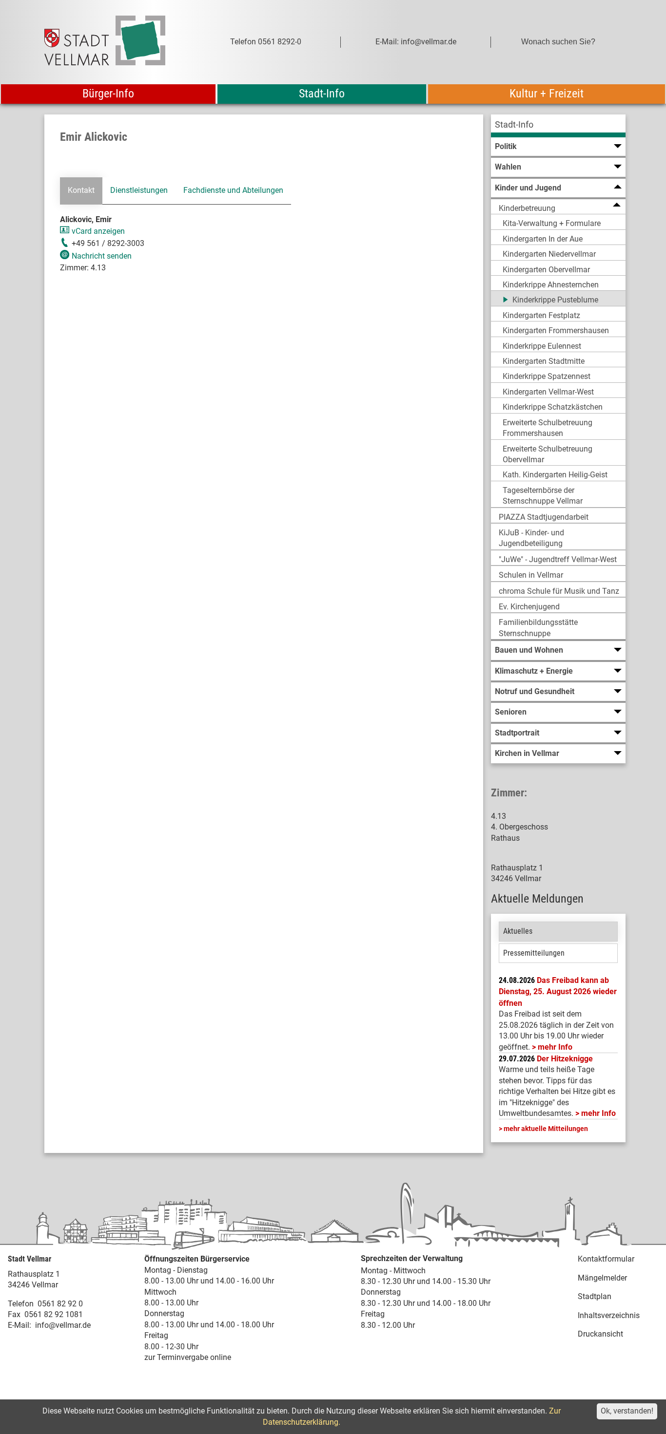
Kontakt (81, 190)
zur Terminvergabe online (187, 1357)
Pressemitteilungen (534, 953)
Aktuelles (517, 931)
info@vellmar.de (63, 1325)
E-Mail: (19, 1325)
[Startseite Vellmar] (115, 42)
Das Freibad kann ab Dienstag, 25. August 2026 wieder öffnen (558, 992)
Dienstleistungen (139, 190)
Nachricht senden (102, 256)
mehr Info (555, 1047)
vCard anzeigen (98, 231)
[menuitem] (558, 125)
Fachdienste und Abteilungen (233, 190)
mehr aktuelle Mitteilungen (546, 1128)
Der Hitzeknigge (565, 1058)
